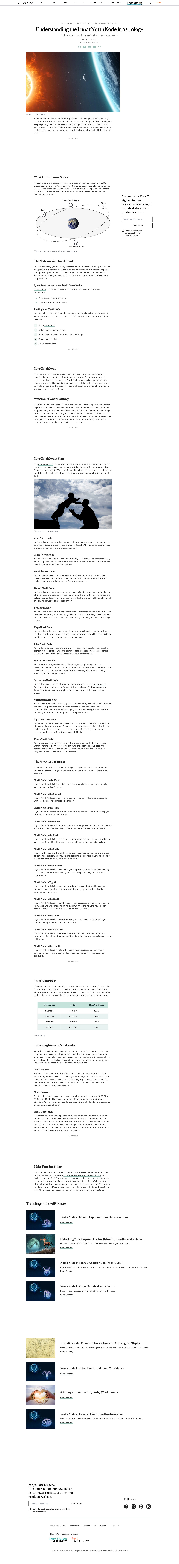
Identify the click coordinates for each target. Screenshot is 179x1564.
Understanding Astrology (82, 23)
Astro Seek (49, 325)
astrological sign (45, 464)
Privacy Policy (108, 1550)
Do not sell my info (95, 1550)
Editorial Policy (89, 1525)
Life (62, 23)
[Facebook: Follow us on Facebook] (126, 1506)
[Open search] (150, 2)
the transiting (46, 1051)
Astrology (68, 23)
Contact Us (114, 1525)
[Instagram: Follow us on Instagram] (148, 1506)
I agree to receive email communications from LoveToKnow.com (133, 233)
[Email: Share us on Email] (94, 47)
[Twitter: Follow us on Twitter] (134, 1506)
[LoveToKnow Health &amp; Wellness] (58, 1539)
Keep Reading (66, 1222)
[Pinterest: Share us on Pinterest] (89, 47)
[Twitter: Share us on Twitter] (84, 47)
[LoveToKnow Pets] (80, 1539)
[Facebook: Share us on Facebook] (79, 47)
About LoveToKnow (58, 1525)
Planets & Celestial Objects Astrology (105, 23)
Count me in (137, 225)
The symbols (40, 289)
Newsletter (74, 1525)
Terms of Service (121, 1550)
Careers (102, 1525)
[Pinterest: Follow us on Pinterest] (141, 1506)
